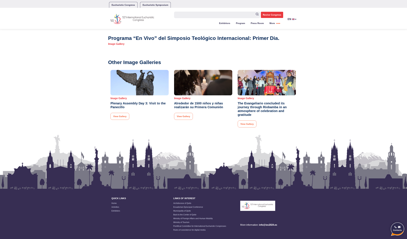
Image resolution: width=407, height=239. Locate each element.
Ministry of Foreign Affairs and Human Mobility (193, 218)
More (272, 23)
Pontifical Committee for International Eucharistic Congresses (199, 226)
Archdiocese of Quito (182, 203)
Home (114, 203)
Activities (115, 207)
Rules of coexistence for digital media (189, 230)
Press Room (257, 23)
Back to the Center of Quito (184, 215)
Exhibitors (224, 23)
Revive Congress (272, 15)
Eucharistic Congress (123, 5)
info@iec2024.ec (268, 224)
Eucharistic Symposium (155, 5)
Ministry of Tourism (181, 222)
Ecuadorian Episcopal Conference (188, 207)
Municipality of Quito (182, 211)
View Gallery (120, 116)
